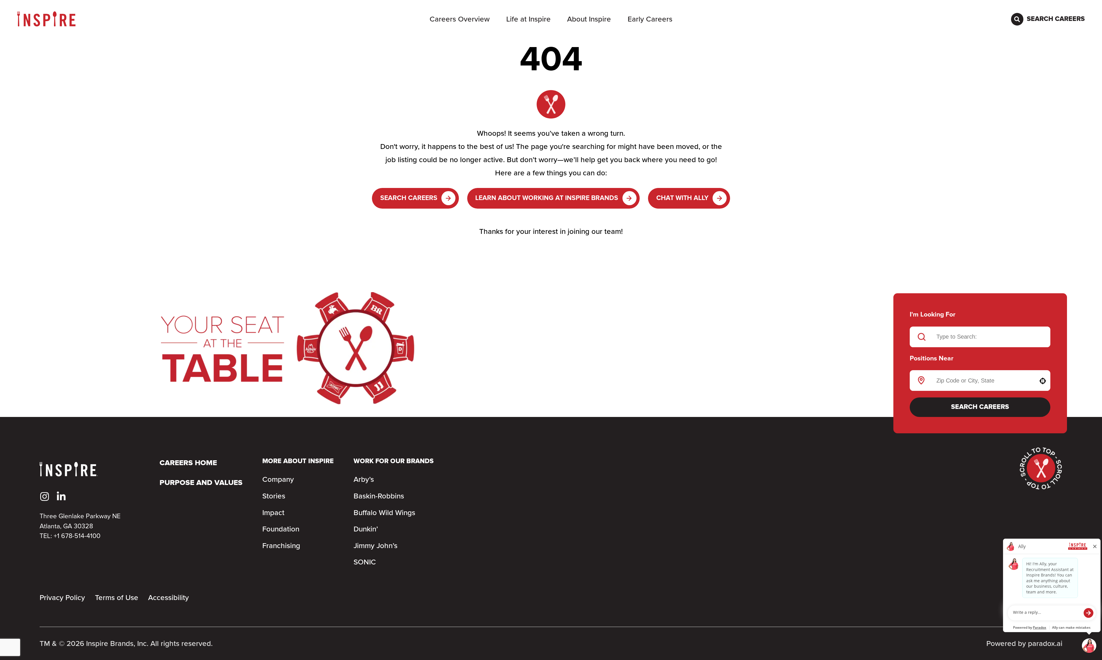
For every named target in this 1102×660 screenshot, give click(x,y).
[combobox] (980, 380)
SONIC (365, 562)
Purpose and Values (201, 483)
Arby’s (364, 479)
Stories (273, 496)
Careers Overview (460, 19)
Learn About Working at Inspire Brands (546, 198)
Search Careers (408, 198)
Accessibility (168, 597)
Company (278, 479)
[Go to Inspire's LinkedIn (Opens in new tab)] (61, 497)
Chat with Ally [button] (682, 198)
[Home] (46, 19)
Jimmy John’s (375, 545)
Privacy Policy (62, 597)
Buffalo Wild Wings (384, 512)
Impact (273, 512)
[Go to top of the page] (1041, 468)
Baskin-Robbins (379, 496)
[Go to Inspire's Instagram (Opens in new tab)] (45, 497)
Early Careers (650, 19)
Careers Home (188, 463)
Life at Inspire (528, 19)
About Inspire (589, 19)
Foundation (280, 529)
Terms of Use (116, 597)
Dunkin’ (366, 529)
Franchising (281, 545)
